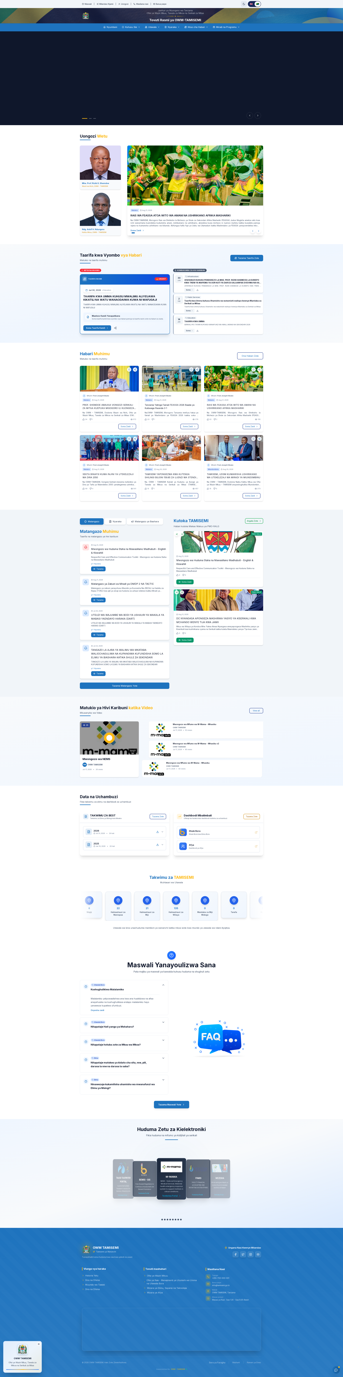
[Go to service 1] (162, 1230)
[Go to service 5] (173, 1230)
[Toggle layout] (38, 1344)
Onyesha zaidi (97, 1021)
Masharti (236, 1373)
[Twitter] (243, 1265)
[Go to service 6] (175, 1230)
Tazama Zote (158, 827)
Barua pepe (161, 4)
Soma (188, 301)
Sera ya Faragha (217, 1373)
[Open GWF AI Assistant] (336, 1370)
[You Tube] (258, 1265)
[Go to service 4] (170, 1230)
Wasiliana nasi (142, 4)
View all (256, 721)
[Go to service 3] (167, 1230)
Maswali (88, 4)
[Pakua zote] (157, 842)
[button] (124, 1008)
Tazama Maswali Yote (169, 1115)
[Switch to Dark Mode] (244, 4)
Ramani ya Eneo (254, 1373)
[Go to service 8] (181, 1230)
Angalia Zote (252, 531)
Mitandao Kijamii (106, 4)
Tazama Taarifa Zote (248, 268)
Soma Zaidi (133, 242)
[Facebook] (235, 1265)
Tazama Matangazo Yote (124, 695)
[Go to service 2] (165, 1230)
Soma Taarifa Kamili (95, 339)
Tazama (99, 579)
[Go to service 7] (178, 1230)
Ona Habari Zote (250, 366)
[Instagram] (250, 1265)
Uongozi (124, 4)
